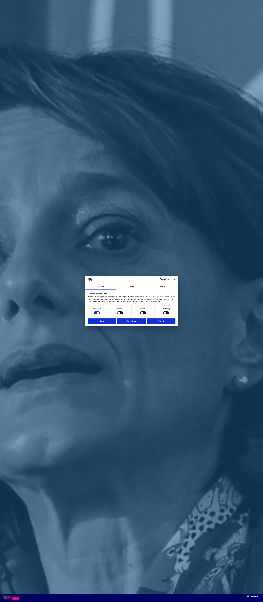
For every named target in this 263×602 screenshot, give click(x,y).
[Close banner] (174, 280)
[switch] (120, 312)
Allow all (161, 321)
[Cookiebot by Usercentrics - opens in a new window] (161, 279)
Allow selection (131, 321)
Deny (102, 321)
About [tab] (162, 287)
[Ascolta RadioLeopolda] (249, 597)
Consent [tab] (101, 287)
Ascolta (253, 596)
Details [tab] (131, 287)
